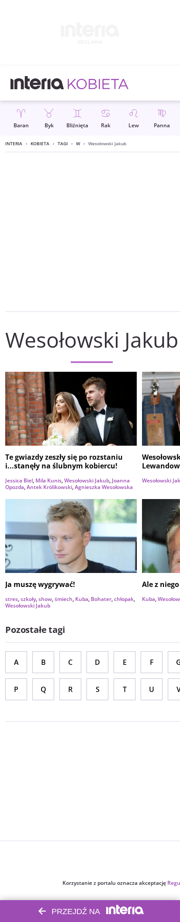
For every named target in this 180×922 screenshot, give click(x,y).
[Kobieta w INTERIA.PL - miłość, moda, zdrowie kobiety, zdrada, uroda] (98, 83)
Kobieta (40, 143)
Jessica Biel (19, 480)
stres (11, 599)
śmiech (64, 599)
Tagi (63, 143)
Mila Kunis (48, 480)
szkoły (28, 599)
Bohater (101, 599)
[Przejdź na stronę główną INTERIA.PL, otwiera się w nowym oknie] (37, 83)
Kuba (81, 599)
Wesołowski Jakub (86, 480)
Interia (13, 143)
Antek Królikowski (49, 487)
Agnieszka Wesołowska (104, 487)
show (45, 599)
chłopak (124, 599)
